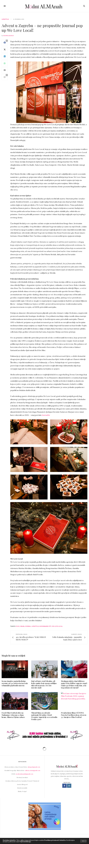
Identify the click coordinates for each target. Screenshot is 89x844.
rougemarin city (45, 626)
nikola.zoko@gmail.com (32, 770)
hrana (22, 626)
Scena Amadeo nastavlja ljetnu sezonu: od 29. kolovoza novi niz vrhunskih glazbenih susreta (15, 683)
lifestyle (35, 626)
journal (28, 626)
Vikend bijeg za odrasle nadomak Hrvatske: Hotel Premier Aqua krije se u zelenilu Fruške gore (44, 716)
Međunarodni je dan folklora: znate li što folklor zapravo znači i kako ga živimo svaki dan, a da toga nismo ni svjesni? (74, 684)
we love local (57, 626)
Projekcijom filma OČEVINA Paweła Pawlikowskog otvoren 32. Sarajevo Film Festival (73, 715)
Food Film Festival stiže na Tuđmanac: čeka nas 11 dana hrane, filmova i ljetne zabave (13, 715)
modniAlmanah (8, 35)
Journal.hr (46, 415)
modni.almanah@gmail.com (24, 774)
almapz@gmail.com (34, 767)
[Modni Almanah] (44, 6)
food (18, 626)
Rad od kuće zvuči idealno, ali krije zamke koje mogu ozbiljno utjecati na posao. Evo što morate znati (44, 684)
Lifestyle (5, 19)
